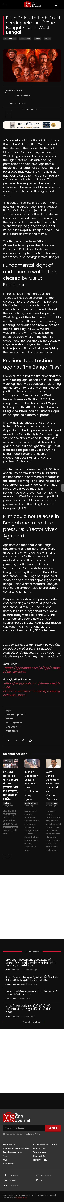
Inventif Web (21, 1197)
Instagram (46, 1175)
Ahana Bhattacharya (22, 92)
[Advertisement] (32, 907)
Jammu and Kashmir (15, 984)
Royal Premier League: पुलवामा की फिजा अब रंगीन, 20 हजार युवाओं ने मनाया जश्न (32, 978)
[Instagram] (36, 1175)
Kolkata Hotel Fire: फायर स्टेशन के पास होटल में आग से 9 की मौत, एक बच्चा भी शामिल (10, 785)
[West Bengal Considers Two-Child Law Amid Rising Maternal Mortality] (53, 763)
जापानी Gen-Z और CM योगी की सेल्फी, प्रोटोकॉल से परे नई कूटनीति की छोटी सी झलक (28, 1009)
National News (31, 803)
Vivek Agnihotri (13, 727)
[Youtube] (5, 1185)
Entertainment (10, 38)
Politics (47, 38)
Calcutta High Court (15, 714)
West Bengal (12, 731)
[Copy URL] (23, 740)
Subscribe (53, 1128)
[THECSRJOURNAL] (32, 4)
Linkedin (13, 1180)
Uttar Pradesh (12, 970)
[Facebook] (9, 740)
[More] (9, 114)
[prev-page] (5, 857)
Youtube (14, 1185)
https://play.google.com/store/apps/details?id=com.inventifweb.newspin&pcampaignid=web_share (31, 689)
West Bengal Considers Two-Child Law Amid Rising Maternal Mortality (52, 785)
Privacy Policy (34, 1134)
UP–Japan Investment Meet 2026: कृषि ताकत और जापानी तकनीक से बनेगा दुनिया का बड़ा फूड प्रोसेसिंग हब (30, 962)
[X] (16, 740)
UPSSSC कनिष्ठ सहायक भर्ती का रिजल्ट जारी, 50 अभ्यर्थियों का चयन (31, 993)
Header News (25, 38)
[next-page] (10, 857)
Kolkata (38, 38)
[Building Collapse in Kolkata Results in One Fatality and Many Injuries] (31, 763)
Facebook (14, 1175)
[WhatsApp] (30, 740)
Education (10, 999)
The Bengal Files (14, 722)
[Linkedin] (5, 1180)
